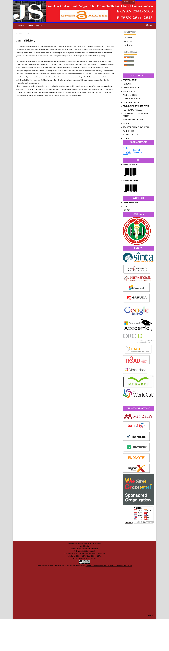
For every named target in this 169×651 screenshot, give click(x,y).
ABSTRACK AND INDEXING (133, 120)
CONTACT (127, 139)
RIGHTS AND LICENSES (132, 91)
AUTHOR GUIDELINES (131, 103)
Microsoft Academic (105, 86)
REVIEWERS (127, 84)
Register (125, 2)
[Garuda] (136, 302)
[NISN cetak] (130, 193)
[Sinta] (138, 263)
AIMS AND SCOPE (130, 95)
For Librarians (128, 45)
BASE (27, 89)
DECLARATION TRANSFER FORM (136, 106)
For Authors (128, 41)
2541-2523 (133, 181)
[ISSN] (130, 177)
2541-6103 (133, 165)
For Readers (128, 38)
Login (133, 2)
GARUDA (38, 89)
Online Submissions (130, 203)
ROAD (32, 89)
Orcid (71, 86)
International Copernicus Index (58, 86)
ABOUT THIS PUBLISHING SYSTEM (136, 127)
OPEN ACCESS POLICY (131, 88)
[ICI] (137, 274)
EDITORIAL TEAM (130, 80)
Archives (30, 26)
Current (21, 26)
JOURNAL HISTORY (130, 135)
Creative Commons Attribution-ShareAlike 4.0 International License (109, 566)
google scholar (47, 89)
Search (149, 25)
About (38, 26)
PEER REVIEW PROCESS (132, 110)
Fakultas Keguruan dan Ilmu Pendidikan (84, 549)
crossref (19, 89)
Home (18, 34)
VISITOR (126, 124)
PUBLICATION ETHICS (131, 99)
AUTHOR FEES (128, 131)
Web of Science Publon (85, 86)
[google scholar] (136, 317)
